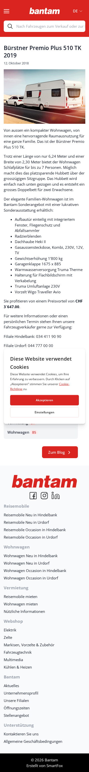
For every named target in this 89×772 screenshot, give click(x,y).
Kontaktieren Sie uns (21, 733)
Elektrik (10, 629)
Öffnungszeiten (17, 707)
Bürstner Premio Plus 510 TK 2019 (42, 51)
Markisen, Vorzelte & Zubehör (29, 644)
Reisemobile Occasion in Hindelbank (35, 529)
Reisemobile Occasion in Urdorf (31, 537)
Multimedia (13, 659)
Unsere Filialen (16, 700)
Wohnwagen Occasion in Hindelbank (35, 570)
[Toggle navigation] (6, 10)
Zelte (8, 637)
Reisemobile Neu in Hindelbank (30, 514)
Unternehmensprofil (21, 693)
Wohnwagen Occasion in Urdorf (31, 577)
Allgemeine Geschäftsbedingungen (33, 741)
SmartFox (54, 765)
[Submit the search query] (10, 26)
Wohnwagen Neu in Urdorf (26, 563)
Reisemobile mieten (20, 596)
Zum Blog (56, 452)
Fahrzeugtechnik (18, 652)
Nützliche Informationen (24, 611)
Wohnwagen (21, 432)
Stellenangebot (16, 715)
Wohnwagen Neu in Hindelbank (31, 555)
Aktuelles (11, 685)
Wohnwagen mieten (21, 603)
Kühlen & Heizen (18, 667)
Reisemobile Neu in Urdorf (26, 522)
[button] (76, 11)
